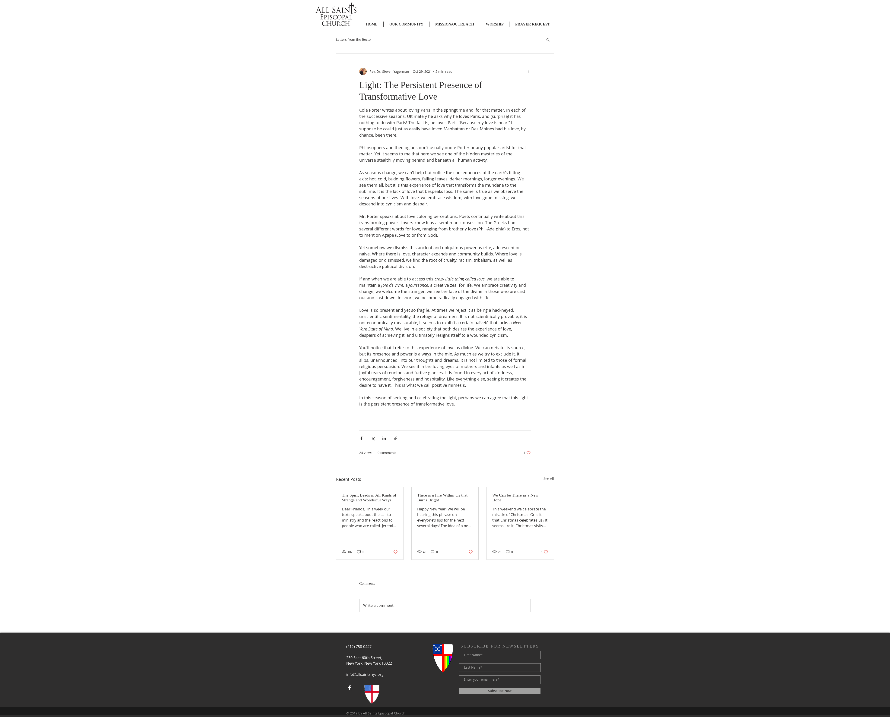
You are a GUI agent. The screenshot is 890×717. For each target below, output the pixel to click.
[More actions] (528, 71)
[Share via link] (395, 438)
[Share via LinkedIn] (384, 438)
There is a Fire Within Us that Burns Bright (442, 497)
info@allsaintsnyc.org (365, 674)
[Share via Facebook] (361, 438)
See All (549, 478)
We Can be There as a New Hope (515, 497)
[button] (548, 39)
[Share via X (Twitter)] (373, 438)
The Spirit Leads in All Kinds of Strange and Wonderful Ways (369, 497)
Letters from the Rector (354, 39)
